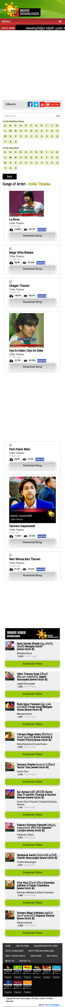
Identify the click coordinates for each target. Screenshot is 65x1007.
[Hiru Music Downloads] (22, 8)
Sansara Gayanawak (22, 526)
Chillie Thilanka (16, 223)
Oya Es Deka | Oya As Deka (26, 350)
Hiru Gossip (35, 956)
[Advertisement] (32, 64)
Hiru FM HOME (22, 946)
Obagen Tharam (19, 286)
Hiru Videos (52, 956)
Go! (58, 115)
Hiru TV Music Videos (15, 956)
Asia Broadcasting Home (46, 946)
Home (8, 946)
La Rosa (14, 219)
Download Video (32, 664)
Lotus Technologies (52, 1005)
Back (9, 176)
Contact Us (24, 961)
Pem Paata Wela (19, 449)
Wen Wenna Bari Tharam (24, 559)
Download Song (32, 235)
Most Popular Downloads (41, 951)
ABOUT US (9, 961)
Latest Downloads (14, 951)
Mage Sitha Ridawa (21, 252)
